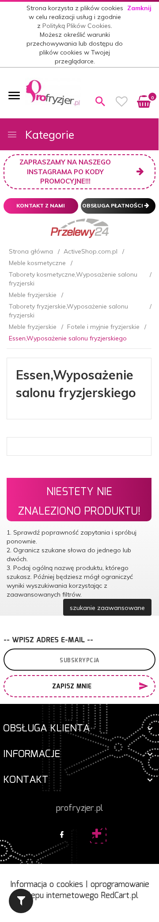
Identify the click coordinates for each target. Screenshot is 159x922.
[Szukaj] (100, 101)
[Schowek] (122, 101)
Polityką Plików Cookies (76, 26)
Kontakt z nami (40, 205)
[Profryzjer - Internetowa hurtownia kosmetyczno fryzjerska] (53, 93)
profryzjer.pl (79, 808)
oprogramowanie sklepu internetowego (85, 890)
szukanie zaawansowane (107, 608)
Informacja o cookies (46, 885)
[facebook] (62, 835)
